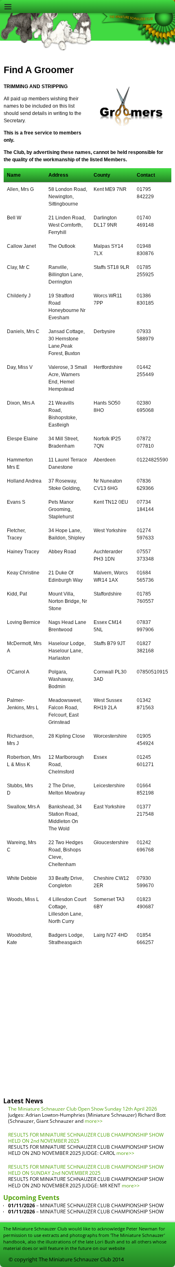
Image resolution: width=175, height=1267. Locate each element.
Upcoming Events (31, 1197)
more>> (94, 1121)
